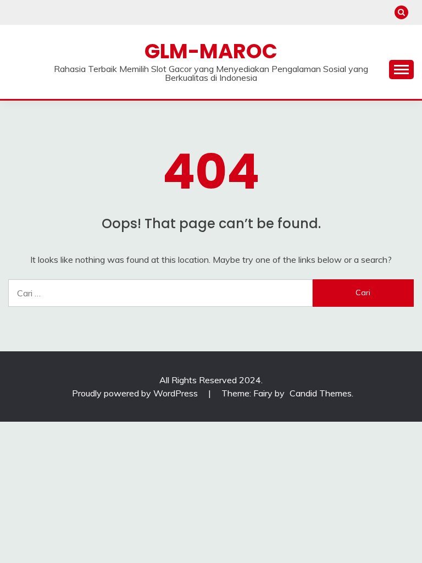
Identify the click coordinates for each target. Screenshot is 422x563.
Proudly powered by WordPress (136, 393)
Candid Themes (321, 393)
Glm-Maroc (211, 51)
